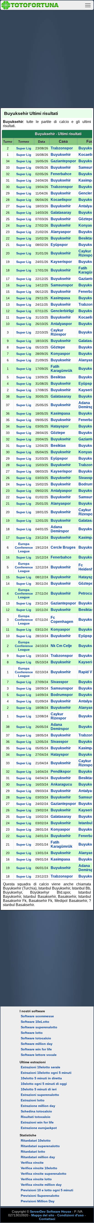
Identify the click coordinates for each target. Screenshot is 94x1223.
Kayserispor (61, 262)
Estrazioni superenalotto (40, 1095)
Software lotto (32, 1033)
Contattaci (47, 1219)
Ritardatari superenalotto (40, 1146)
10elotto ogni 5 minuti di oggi (44, 1084)
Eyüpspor (59, 245)
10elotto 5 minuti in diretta (41, 1078)
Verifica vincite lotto (36, 1179)
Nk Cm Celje (61, 646)
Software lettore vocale (39, 1055)
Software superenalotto (39, 1027)
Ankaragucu (61, 784)
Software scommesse (37, 1016)
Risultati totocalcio (35, 1117)
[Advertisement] (47, 58)
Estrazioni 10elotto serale (40, 1067)
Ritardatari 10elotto (36, 1140)
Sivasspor (59, 682)
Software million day (36, 1044)
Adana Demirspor (60, 529)
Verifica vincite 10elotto (39, 1168)
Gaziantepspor (63, 161)
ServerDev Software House (50, 1211)
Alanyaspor (61, 232)
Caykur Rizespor (86, 253)
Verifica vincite (32, 1162)
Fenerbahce (61, 174)
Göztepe (85, 219)
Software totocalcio (36, 1038)
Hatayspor (60, 426)
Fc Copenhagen (62, 620)
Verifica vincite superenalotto (43, 1173)
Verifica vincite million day (41, 1184)
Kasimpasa (60, 298)
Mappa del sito (42, 1215)
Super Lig (23, 148)
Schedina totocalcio (36, 1111)
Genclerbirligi (62, 311)
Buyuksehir (61, 155)
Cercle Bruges (63, 547)
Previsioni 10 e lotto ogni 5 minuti (47, 1190)
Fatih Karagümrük (61, 369)
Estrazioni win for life (37, 1122)
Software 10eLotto (35, 1021)
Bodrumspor (62, 695)
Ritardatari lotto (33, 1151)
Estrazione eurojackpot (39, 1128)
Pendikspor (61, 771)
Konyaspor (60, 354)
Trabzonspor (62, 148)
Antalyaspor (61, 324)
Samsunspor (62, 285)
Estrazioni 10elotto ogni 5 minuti (46, 1073)
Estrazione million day (38, 1106)
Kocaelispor (61, 200)
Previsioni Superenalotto (40, 1195)
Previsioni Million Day (38, 1201)
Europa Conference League (24, 547)
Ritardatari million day (38, 1157)
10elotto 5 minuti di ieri (39, 1089)
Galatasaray (61, 212)
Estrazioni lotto (32, 1100)
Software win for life (36, 1049)
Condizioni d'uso (70, 1215)
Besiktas (86, 238)
